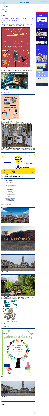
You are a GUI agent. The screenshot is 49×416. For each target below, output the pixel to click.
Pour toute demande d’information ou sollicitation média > (42, 31)
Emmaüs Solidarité (29, 91)
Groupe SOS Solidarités (5, 92)
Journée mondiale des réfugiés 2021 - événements (17, 20)
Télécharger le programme (4, 207)
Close (27, 2)
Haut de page (24, 408)
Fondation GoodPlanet (13, 91)
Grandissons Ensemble (23, 91)
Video (39, 80)
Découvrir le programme (4, 94)
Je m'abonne (42, 75)
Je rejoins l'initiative (40, 67)
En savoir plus (3, 178)
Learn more (22, 2)
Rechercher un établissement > (41, 39)
